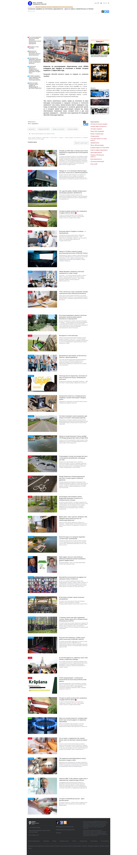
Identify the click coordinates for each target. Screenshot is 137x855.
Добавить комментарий (81, 143)
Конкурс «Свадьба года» (97, 133)
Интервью (84, 846)
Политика (57, 846)
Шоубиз (102, 846)
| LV (106, 3)
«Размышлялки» (94, 136)
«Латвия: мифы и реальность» (98, 126)
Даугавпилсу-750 (32, 846)
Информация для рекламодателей (65, 829)
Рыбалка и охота (64, 841)
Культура (74, 846)
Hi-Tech (74, 841)
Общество (96, 846)
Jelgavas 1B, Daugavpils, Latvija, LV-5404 (39, 830)
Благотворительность (96, 159)
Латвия (52, 846)
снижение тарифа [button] (72, 129)
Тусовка (107, 846)
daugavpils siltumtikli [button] (43, 129)
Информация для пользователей (64, 826)
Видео (79, 846)
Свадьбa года (83, 841)
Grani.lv (34, 121)
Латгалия (47, 846)
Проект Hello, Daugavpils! (97, 131)
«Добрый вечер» (94, 142)
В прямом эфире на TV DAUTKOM (99, 147)
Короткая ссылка (31, 11)
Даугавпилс (41, 846)
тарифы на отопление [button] (58, 129)
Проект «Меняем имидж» (97, 145)
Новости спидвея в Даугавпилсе (99, 150)
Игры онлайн (93, 164)
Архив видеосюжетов (96, 152)
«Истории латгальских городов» (98, 124)
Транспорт (46, 841)
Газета (30, 848)
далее (42, 138)
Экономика (90, 846)
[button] (108, 3)
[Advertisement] (68, 26)
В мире (54, 841)
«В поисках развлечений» (97, 161)
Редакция (58, 832)
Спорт (70, 846)
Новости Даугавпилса (34, 841)
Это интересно (105, 841)
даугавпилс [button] (32, 129)
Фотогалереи (94, 841)
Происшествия (64, 846)
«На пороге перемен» (96, 129)
